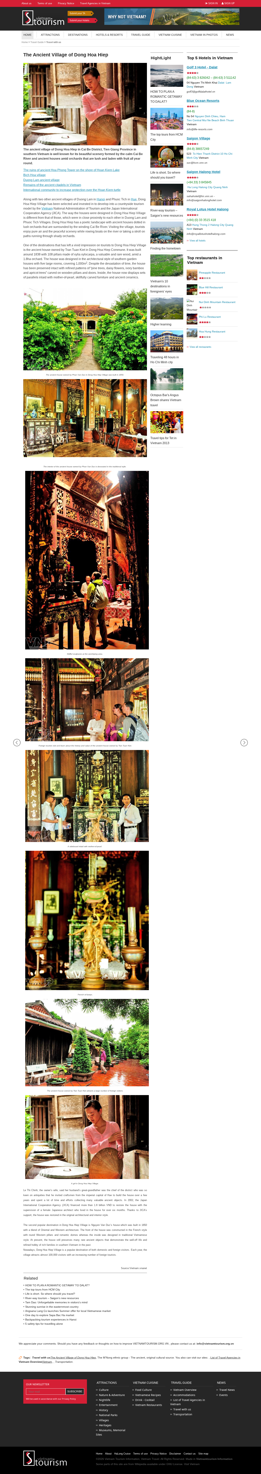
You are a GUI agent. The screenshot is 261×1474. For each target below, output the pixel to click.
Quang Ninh (220, 187)
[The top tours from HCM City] (166, 119)
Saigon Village (198, 138)
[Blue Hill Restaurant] (192, 289)
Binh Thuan (227, 120)
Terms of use (140, 1453)
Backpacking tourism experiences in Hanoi (50, 1319)
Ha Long (192, 187)
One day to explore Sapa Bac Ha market (49, 1315)
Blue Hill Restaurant (211, 287)
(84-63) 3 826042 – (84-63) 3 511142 (211, 77)
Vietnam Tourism (115, 1458)
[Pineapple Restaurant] (192, 275)
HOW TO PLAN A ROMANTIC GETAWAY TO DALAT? (57, 1285)
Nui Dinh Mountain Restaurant (217, 302)
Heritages (105, 1425)
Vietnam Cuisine (170, 34)
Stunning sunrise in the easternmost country (52, 1306)
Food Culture (143, 1390)
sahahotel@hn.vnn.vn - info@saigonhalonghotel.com (204, 198)
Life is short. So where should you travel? (50, 1293)
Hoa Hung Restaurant (212, 331)
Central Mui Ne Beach (206, 120)
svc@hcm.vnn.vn (197, 162)
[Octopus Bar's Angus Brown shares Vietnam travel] (166, 379)
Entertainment (108, 1405)
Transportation (182, 1414)
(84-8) (191, 111)
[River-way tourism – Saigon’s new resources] (166, 195)
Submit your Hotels (79, 20)
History (103, 1410)
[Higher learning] (166, 308)
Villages (104, 1420)
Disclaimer (175, 1453)
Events (223, 1395)
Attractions (50, 34)
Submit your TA (77, 13)
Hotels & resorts (109, 34)
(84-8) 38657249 (198, 148)
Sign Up (229, 3)
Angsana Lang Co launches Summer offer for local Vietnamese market (68, 1310)
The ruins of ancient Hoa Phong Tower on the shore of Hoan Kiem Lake (71, 170)
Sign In (213, 3)
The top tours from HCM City (42, 1289)
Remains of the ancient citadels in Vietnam (52, 185)
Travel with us (53, 42)
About (108, 1453)
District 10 (217, 153)
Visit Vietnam (192, 1464)
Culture (104, 1390)
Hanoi (101, 199)
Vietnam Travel (150, 1458)
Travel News (227, 1390)
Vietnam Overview (30, 1361)
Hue (134, 199)
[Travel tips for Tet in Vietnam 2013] (166, 422)
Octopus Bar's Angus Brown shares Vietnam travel (165, 400)
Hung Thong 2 (201, 224)
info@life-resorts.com (199, 129)
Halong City (205, 187)
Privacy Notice (158, 1453)
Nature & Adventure (112, 1395)
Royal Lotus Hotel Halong (208, 209)
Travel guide (140, 34)
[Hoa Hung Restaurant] (192, 333)
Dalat (221, 82)
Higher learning (160, 324)
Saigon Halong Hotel (203, 172)
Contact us (190, 1453)
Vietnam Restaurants (148, 1405)
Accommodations (184, 1395)
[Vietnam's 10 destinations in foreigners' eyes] (166, 265)
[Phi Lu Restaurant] (192, 319)
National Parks (108, 1415)
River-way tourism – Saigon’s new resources (52, 1298)
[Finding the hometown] (166, 233)
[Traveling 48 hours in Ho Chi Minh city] (166, 341)
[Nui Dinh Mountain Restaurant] (192, 304)
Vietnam (47, 208)
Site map (203, 1453)
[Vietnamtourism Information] (43, 17)
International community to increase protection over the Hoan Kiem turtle (72, 190)
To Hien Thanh (201, 153)
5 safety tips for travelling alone (44, 1323)
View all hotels (196, 240)
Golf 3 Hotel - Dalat (202, 67)
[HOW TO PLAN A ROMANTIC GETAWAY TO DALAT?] (166, 76)
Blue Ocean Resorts (203, 101)
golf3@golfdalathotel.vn (201, 91)
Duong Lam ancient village (41, 180)
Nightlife (104, 1400)
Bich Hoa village (34, 175)
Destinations (78, 34)
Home (28, 34)
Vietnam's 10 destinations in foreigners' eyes (161, 286)
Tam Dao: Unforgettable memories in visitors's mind (56, 1302)
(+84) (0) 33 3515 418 (201, 220)
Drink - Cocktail (145, 1400)
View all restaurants (199, 346)
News (230, 34)
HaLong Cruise (122, 1453)
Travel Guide (37, 42)
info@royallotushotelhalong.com (206, 233)
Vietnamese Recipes (148, 1395)
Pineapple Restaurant (212, 272)
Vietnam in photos (204, 34)
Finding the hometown (165, 248)
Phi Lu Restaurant (210, 316)
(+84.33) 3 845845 (199, 182)
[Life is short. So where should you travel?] (166, 157)
